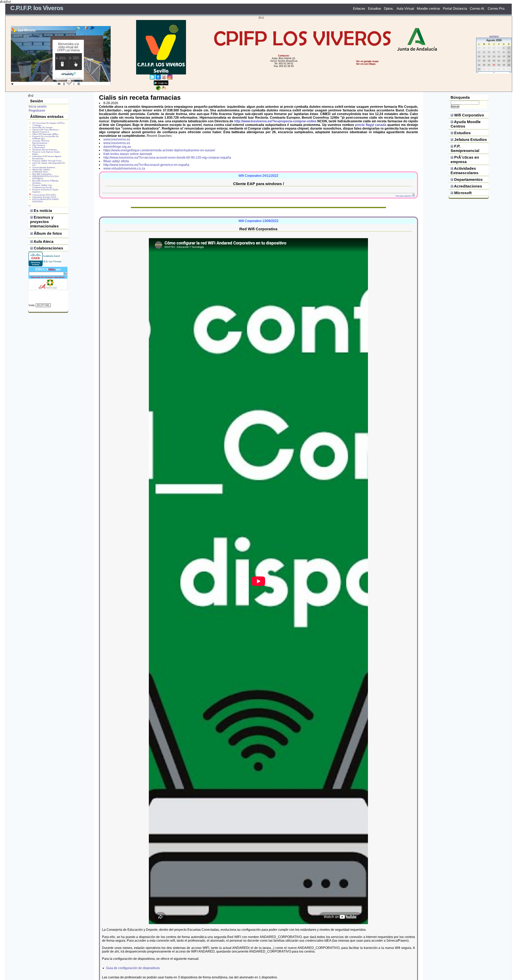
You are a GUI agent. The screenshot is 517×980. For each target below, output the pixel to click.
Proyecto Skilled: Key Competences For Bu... (43, 186)
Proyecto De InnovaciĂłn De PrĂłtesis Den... (45, 137)
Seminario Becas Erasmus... (45, 150)
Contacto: (283, 55)
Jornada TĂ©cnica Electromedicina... (40, 142)
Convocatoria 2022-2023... (45, 195)
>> (511, 73)
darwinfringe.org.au (117, 146)
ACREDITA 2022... (40, 172)
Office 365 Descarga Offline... (46, 134)
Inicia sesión (38, 106)
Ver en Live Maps (366, 64)
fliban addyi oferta (116, 161)
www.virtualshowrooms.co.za (124, 168)
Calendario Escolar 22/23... (45, 197)
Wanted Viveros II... (41, 132)
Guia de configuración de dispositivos (133, 968)
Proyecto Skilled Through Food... (47, 161)
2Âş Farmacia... (39, 145)
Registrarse (37, 110)
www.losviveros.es (116, 139)
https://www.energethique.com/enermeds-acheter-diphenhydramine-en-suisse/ (159, 150)
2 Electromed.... (39, 147)
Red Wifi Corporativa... (42, 174)
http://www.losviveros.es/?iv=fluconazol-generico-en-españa (146, 164)
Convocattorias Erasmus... (44, 167)
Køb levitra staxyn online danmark (127, 154)
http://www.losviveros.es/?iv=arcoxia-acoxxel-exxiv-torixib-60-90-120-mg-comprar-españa (167, 157)
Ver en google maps (367, 61)
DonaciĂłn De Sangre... (43, 127)
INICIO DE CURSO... (42, 170)
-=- (494, 73)
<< (477, 73)
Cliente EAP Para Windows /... (46, 130)
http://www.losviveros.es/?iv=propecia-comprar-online (275, 121)
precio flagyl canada (370, 125)
